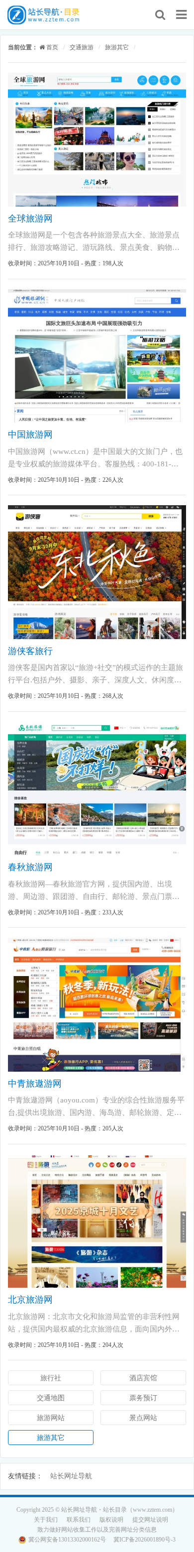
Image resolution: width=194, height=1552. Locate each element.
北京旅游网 (30, 1300)
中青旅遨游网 (35, 1084)
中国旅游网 (30, 435)
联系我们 (79, 1519)
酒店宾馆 (143, 1378)
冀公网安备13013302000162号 (67, 1539)
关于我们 (46, 1519)
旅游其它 (117, 47)
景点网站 (143, 1418)
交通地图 (51, 1398)
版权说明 (111, 1519)
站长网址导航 (71, 1476)
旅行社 (50, 1378)
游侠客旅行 (30, 651)
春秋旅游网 (30, 867)
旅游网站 (51, 1418)
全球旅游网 (30, 218)
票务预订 (143, 1398)
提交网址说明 (150, 1519)
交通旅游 (82, 47)
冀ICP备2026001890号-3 (144, 1539)
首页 (51, 47)
